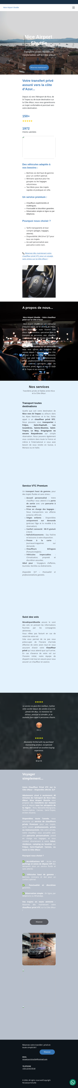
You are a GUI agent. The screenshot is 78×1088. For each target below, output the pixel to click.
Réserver (39, 922)
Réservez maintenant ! (38, 67)
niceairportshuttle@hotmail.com (34, 1059)
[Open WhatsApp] (72, 1082)
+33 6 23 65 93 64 (28, 1068)
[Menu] (73, 8)
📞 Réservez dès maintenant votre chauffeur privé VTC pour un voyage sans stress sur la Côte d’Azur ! (37, 256)
